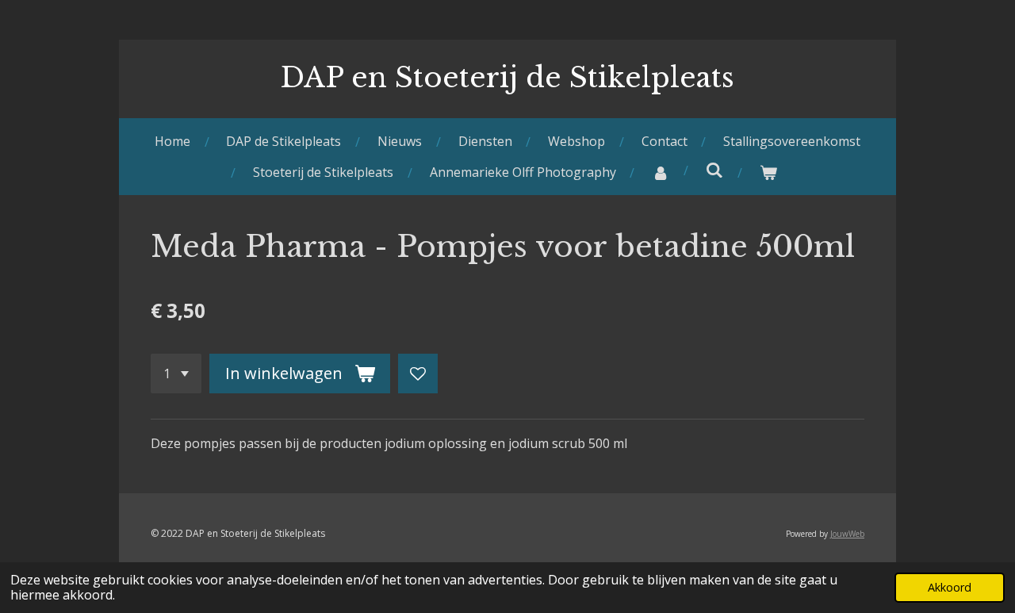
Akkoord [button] (949, 587)
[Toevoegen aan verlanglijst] (418, 373)
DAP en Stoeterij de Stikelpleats (507, 77)
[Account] (661, 172)
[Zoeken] (714, 169)
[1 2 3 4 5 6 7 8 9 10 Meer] (176, 373)
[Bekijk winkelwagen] (768, 172)
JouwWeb (847, 533)
